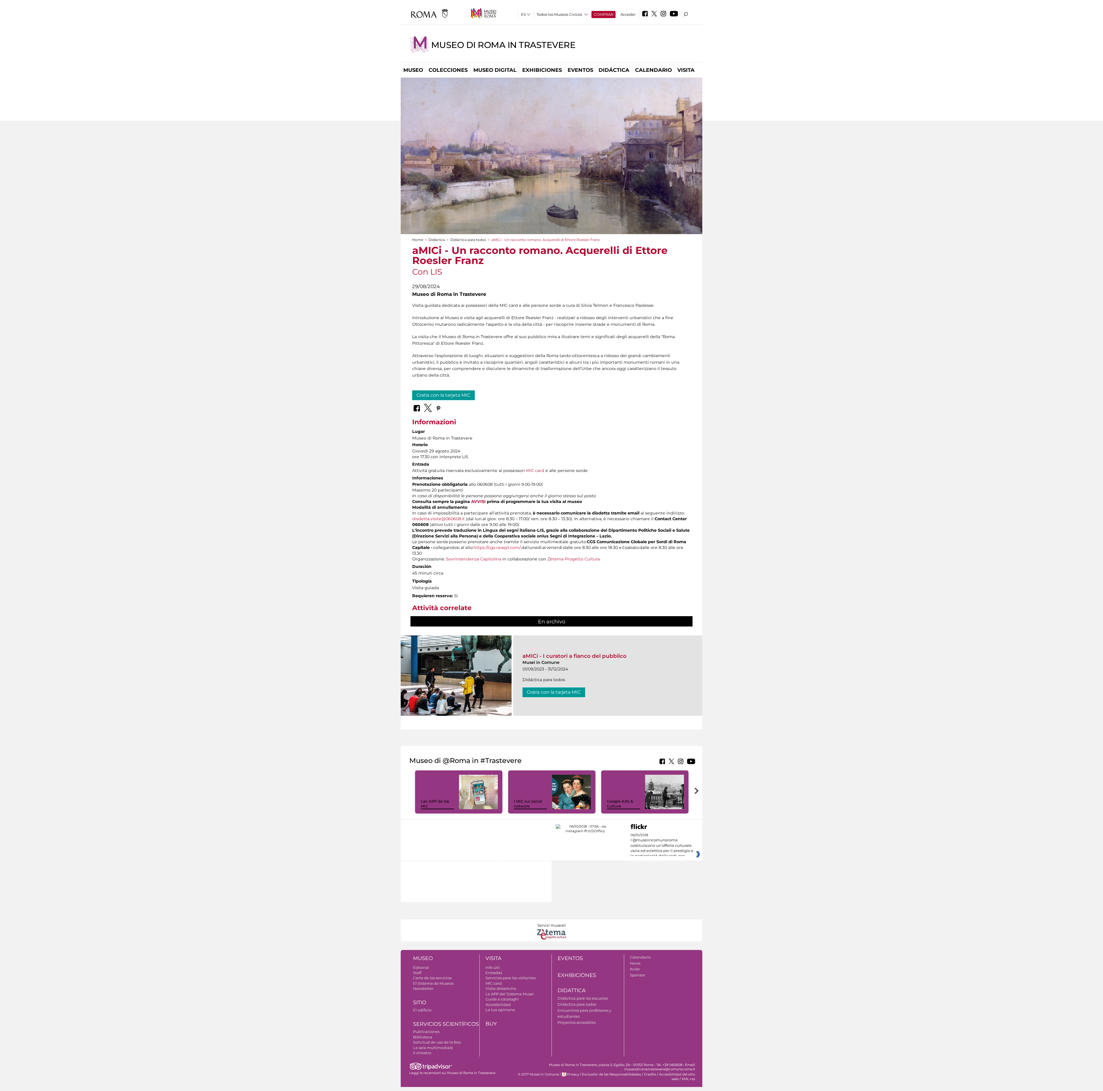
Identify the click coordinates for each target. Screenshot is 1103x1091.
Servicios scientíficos (446, 1024)
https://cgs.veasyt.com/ (497, 547)
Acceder (628, 14)
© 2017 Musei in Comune (538, 1074)
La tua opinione (500, 1009)
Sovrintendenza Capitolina (473, 559)
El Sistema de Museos (433, 983)
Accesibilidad (498, 1004)
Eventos (580, 70)
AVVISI (478, 501)
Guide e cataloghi (502, 999)
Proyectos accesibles (577, 1022)
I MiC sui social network (528, 803)
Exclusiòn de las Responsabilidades (611, 1074)
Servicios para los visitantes (510, 978)
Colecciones (448, 70)
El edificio (422, 1010)
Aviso (635, 969)
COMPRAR (603, 14)
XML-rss (688, 1079)
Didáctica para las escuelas (583, 998)
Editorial (421, 967)
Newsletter (423, 988)
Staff (417, 972)
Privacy (573, 1074)
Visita (686, 70)
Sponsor (637, 975)
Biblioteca (422, 1037)
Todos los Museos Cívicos (559, 14)
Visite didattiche (500, 988)
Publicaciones (426, 1031)
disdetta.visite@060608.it (438, 518)
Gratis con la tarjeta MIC (443, 395)
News (635, 963)
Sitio (419, 1002)
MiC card (535, 470)
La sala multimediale (433, 1047)
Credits (650, 1074)
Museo (413, 70)
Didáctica (614, 70)
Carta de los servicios (432, 978)
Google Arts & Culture (620, 803)
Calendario (653, 70)
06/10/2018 (661, 845)
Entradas (493, 972)
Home (417, 240)
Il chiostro (422, 1052)
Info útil (492, 967)
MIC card (493, 983)
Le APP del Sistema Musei (509, 994)
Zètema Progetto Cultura (573, 559)
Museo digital (494, 70)
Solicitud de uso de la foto (437, 1042)
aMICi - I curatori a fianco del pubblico (574, 656)
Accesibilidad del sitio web (677, 1076)
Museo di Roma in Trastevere (503, 45)
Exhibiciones (542, 70)
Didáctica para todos (468, 240)
